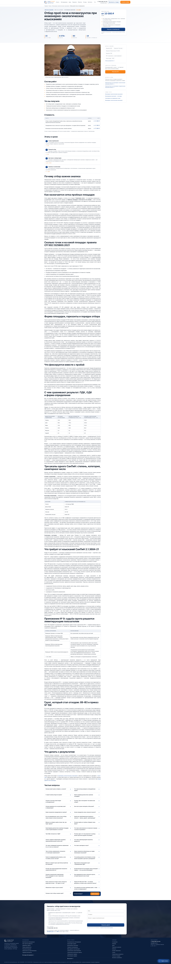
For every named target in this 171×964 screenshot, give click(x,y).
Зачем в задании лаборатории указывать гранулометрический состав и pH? (56, 840)
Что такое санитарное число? (81, 845)
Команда (114, 943)
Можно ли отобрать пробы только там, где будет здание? (56, 823)
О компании (114, 941)
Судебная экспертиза (27, 952)
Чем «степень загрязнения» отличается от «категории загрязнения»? (55, 852)
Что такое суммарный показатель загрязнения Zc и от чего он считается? (57, 846)
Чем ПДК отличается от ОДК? (53, 833)
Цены (70, 2)
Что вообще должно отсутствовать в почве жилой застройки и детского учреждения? (84, 857)
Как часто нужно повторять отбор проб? (84, 806)
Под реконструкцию (26, 948)
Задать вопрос (94, 893)
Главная (46, 5)
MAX (58, 931)
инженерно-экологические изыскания (67, 775)
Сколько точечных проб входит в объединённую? (53, 801)
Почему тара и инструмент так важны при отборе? (84, 801)
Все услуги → (70, 958)
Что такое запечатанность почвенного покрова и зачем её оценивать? (85, 828)
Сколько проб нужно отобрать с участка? (56, 789)
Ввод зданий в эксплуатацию (73, 948)
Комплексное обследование (28, 941)
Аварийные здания (26, 945)
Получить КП (115, 71)
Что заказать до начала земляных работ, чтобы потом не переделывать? (85, 888)
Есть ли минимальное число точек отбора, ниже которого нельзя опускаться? (56, 817)
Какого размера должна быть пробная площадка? (83, 795)
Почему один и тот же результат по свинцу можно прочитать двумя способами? (84, 834)
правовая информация (86, 962)
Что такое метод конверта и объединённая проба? (84, 789)
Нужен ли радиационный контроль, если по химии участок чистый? (56, 857)
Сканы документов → (109, 60)
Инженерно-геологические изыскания (113, 100)
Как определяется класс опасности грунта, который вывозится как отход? (84, 875)
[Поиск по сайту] (95, 2)
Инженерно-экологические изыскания (60, 5)
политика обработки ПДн (76, 962)
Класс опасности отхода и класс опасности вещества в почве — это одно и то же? (56, 882)
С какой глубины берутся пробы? (54, 794)
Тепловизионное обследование (74, 941)
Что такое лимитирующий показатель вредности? (83, 840)
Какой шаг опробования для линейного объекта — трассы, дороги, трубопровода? (84, 817)
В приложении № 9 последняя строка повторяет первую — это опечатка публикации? (86, 869)
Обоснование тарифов (72, 955)
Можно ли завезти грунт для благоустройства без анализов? (57, 863)
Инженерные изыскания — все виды (113, 96)
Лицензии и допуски (116, 947)
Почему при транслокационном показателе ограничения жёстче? (56, 869)
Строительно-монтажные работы (74, 952)
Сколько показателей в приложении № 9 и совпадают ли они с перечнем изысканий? (55, 876)
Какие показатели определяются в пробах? (56, 812)
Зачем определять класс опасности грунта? (85, 812)
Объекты (80, 2)
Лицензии (74, 2)
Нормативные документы (117, 954)
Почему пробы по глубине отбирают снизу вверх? (84, 823)
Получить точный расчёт (113, 29)
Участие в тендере (116, 955)
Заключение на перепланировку (29, 950)
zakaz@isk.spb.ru (103, 2)
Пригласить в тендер (114, 2)
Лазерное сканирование (72, 947)
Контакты (90, 2)
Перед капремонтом (26, 947)
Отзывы (85, 2)
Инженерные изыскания (72, 945)
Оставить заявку (125, 2)
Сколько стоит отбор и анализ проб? (55, 893)
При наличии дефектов (27, 943)
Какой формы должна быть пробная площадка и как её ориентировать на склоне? (57, 828)
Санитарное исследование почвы (112, 98)
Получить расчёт (106, 925)
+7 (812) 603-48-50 (102, 1)
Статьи (113, 952)
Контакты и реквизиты (117, 957)
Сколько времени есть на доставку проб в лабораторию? (56, 807)
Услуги (58, 2)
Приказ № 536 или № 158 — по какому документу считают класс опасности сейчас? (85, 882)
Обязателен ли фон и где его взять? (54, 887)
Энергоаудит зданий (71, 943)
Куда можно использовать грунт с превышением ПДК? (82, 863)
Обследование (64, 2)
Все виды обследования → (28, 955)
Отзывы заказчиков (116, 950)
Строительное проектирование (74, 950)
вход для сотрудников (95, 962)
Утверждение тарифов (72, 954)
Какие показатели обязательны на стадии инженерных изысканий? (84, 852)
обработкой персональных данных (106, 927)
